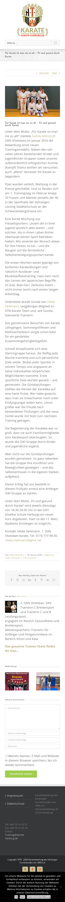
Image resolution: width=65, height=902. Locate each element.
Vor (54, 73)
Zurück (44, 73)
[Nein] (60, 887)
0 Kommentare (30, 557)
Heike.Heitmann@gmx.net (23, 540)
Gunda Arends (42, 136)
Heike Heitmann (16, 554)
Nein (22, 897)
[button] (7, 681)
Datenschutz (15, 804)
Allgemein (49, 554)
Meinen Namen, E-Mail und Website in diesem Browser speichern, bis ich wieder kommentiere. (32, 760)
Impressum (16, 796)
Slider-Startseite (12, 557)
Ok (16, 897)
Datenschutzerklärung (38, 897)
